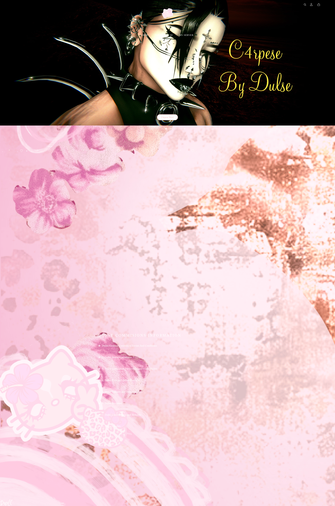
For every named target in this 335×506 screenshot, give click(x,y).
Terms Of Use (164, 35)
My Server (186, 35)
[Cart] (319, 4)
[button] (151, 129)
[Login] (311, 4)
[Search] (305, 4)
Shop (144, 35)
